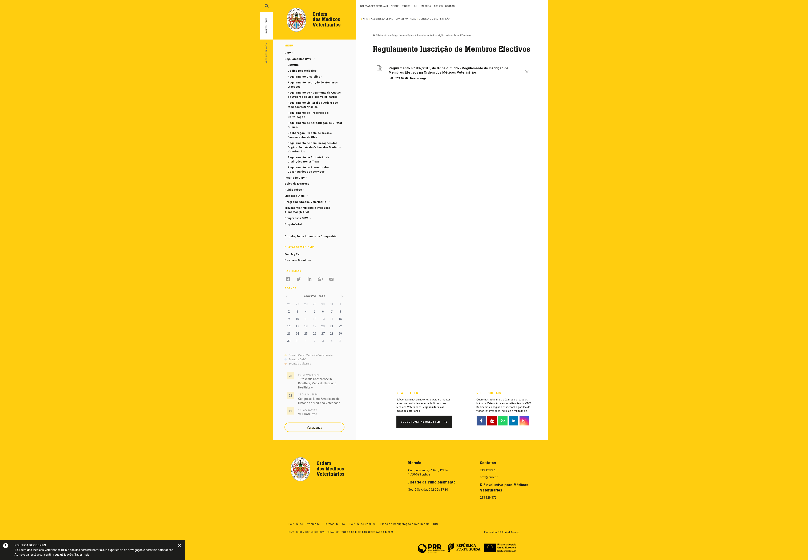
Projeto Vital (293, 224)
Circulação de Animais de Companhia (310, 236)
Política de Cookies (363, 524)
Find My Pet (292, 254)
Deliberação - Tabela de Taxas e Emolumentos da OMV (310, 135)
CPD (365, 18)
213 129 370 (488, 470)
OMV (287, 52)
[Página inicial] (375, 36)
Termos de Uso (334, 524)
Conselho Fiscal (406, 18)
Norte (395, 6)
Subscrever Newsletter (420, 421)
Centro (406, 6)
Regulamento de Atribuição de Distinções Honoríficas (308, 159)
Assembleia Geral (382, 18)
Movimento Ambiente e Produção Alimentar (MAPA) (307, 210)
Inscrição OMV (294, 177)
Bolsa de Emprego (296, 183)
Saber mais (81, 554)
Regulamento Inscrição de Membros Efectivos (313, 84)
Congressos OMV (296, 218)
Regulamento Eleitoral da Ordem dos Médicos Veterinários (313, 104)
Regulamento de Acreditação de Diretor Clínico (315, 125)
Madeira (426, 6)
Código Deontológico (302, 70)
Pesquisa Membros (297, 260)
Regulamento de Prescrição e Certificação (308, 115)
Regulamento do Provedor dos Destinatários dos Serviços (308, 169)
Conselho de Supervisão (434, 18)
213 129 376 (488, 497)
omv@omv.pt (489, 477)
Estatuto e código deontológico (395, 35)
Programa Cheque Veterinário (305, 201)
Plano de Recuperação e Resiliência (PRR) (409, 524)
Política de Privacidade (304, 524)
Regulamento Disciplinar (305, 76)
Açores (438, 6)
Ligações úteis (294, 195)
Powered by (502, 532)
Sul (415, 6)
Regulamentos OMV (297, 59)
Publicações (293, 189)
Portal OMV (266, 26)
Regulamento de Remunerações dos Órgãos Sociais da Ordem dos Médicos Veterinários (314, 147)
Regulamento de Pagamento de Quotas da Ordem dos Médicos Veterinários (314, 94)
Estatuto (293, 64)
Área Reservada (266, 53)
